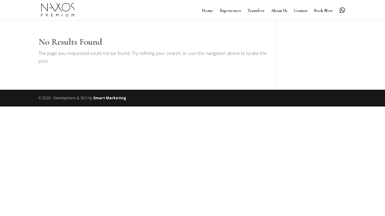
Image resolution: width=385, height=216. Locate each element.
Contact (300, 11)
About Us (279, 11)
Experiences (230, 11)
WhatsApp (342, 10)
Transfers (256, 11)
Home (207, 11)
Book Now (323, 11)
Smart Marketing (109, 97)
